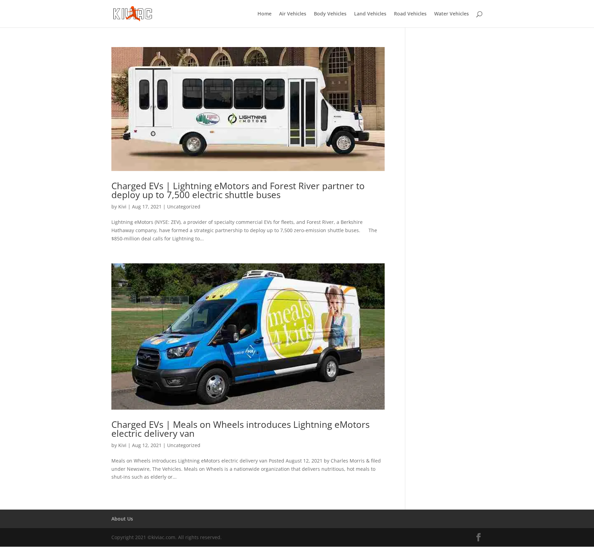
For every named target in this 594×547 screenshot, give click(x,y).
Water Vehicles (451, 14)
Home (264, 14)
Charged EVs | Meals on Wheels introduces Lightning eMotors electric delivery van (240, 429)
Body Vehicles (330, 14)
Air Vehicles (292, 14)
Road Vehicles (410, 14)
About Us (122, 518)
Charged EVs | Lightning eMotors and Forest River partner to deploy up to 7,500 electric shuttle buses (238, 190)
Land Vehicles (370, 14)
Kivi (122, 206)
